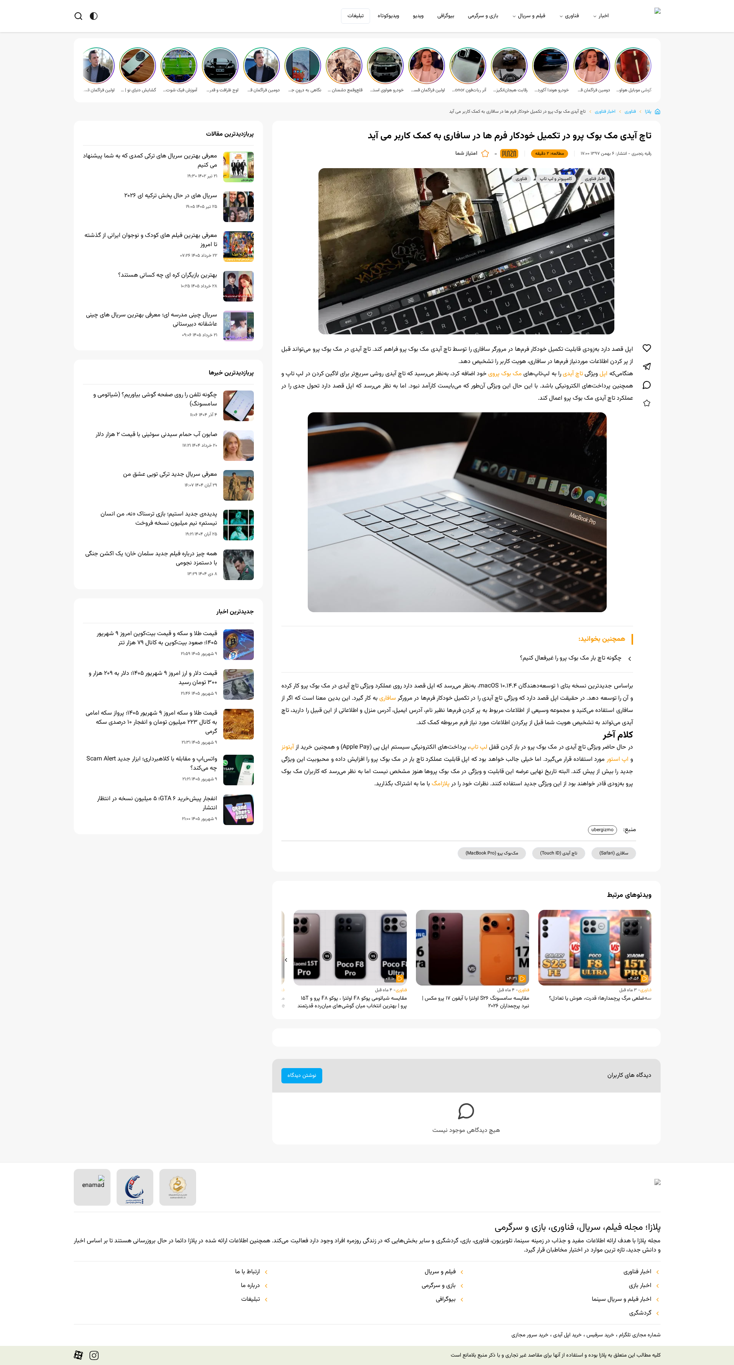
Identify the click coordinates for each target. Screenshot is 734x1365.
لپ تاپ (478, 747)
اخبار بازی (640, 1285)
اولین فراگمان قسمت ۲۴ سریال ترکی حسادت (97, 90)
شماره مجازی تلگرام (640, 1335)
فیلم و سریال (531, 16)
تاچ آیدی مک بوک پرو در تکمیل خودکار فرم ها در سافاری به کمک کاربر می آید (517, 112)
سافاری (387, 698)
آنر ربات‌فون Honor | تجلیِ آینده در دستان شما (468, 90)
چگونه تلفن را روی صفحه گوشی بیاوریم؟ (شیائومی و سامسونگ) (155, 400)
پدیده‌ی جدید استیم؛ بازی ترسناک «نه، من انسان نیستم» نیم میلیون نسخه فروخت (159, 519)
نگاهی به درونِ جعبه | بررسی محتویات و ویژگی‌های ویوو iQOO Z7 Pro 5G (303, 90)
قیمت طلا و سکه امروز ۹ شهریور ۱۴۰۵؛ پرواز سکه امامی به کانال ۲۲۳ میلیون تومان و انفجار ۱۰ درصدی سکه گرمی (151, 722)
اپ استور (617, 759)
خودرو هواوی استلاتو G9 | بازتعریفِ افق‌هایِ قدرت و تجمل (386, 90)
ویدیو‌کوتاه (388, 16)
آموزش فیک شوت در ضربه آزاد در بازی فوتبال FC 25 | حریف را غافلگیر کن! (179, 90)
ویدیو (418, 16)
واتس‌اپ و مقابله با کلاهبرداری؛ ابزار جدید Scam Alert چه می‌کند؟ (151, 764)
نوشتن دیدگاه (301, 1076)
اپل (602, 374)
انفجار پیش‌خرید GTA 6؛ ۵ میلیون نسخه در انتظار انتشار (157, 803)
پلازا (648, 112)
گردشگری (640, 1313)
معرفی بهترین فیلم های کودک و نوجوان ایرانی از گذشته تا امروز (150, 240)
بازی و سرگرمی (483, 16)
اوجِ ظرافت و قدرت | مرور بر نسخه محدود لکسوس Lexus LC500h (221, 90)
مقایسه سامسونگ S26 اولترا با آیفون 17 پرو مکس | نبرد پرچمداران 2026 (475, 1002)
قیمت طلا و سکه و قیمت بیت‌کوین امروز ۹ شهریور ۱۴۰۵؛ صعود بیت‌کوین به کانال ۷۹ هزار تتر (157, 638)
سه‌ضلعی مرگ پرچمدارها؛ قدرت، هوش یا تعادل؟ (600, 998)
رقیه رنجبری (641, 153)
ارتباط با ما (247, 1272)
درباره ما (250, 1285)
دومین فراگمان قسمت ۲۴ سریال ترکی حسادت (262, 90)
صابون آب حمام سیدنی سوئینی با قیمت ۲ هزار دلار (156, 434)
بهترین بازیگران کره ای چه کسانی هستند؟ (167, 275)
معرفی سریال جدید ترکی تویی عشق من (170, 474)
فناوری (572, 16)
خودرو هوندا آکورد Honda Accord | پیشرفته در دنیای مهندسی (551, 90)
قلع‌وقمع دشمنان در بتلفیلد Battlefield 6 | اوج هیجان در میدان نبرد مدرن (344, 90)
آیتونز (287, 747)
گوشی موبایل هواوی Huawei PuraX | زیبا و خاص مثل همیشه (633, 90)
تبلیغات (356, 16)
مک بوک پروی (505, 374)
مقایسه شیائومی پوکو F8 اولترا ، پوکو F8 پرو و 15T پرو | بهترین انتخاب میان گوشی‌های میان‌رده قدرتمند (352, 1002)
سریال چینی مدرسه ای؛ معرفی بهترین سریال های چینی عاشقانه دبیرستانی (151, 320)
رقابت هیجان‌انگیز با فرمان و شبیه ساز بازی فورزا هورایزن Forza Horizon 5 (510, 90)
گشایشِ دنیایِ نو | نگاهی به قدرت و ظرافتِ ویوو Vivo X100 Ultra (138, 90)
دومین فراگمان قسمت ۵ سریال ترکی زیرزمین (592, 90)
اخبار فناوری (605, 112)
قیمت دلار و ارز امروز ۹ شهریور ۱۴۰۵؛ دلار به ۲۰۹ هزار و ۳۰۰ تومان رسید (153, 678)
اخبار (604, 16)
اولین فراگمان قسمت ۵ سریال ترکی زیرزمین (427, 90)
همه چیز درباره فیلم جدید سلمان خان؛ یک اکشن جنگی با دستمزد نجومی (151, 559)
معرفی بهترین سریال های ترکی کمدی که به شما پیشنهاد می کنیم (150, 161)
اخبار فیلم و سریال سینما (621, 1299)
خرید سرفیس (600, 1335)
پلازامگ (441, 784)
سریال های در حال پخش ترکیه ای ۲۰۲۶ (170, 196)
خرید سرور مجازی (530, 1335)
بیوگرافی (445, 16)
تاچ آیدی (573, 374)
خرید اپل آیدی (567, 1335)
